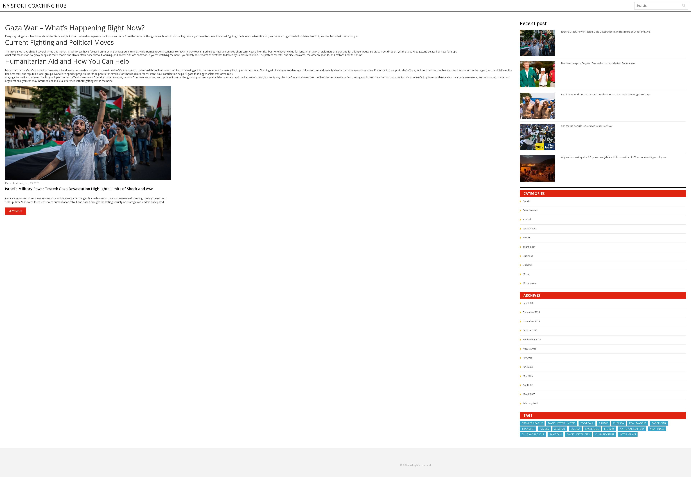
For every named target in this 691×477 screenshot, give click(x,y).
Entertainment (530, 210)
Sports (526, 201)
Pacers (544, 428)
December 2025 (531, 312)
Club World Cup (533, 434)
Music (526, 274)
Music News (529, 283)
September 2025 (532, 339)
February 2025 (530, 403)
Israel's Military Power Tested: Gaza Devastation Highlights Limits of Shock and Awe (79, 189)
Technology (529, 246)
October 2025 (530, 330)
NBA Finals (657, 428)
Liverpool (592, 428)
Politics (526, 237)
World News (529, 228)
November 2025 (531, 321)
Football (527, 219)
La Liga (575, 428)
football (587, 423)
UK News (527, 264)
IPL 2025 (609, 428)
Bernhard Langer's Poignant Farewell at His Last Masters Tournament (598, 63)
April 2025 (528, 385)
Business (528, 255)
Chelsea (618, 423)
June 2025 (528, 366)
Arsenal (559, 428)
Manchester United (561, 423)
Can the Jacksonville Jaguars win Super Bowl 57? (586, 125)
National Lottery (632, 428)
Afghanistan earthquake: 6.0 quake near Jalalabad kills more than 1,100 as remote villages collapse (613, 157)
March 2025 (529, 394)
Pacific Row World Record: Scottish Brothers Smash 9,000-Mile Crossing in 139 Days (605, 94)
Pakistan (555, 434)
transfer (528, 428)
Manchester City (578, 434)
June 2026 (528, 303)
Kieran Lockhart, (15, 183)
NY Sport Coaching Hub (35, 6)
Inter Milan (628, 434)
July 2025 (527, 357)
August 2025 (529, 348)
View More (16, 211)
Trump (603, 423)
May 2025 (528, 376)
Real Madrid (637, 423)
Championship (604, 434)
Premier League (532, 423)
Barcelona (659, 423)
